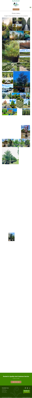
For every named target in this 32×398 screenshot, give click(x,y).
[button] (7, 24)
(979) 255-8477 (16, 1)
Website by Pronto (28, 397)
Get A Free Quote (16, 9)
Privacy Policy (24, 397)
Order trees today (16, 381)
